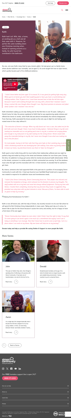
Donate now (63, 3)
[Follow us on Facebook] (11, 369)
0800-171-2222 (19, 3)
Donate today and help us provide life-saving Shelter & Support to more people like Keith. (32, 228)
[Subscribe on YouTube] (16, 369)
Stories (29, 17)
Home (3, 17)
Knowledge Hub (21, 17)
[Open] (62, 10)
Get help (50, 3)
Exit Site (68, 145)
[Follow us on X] (7, 369)
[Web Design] (10, 416)
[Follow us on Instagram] (3, 369)
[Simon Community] (7, 10)
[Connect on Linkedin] (20, 369)
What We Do (11, 17)
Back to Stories (14, 345)
